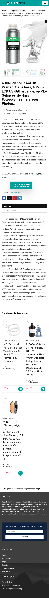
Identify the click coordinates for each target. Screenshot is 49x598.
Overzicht (5, 565)
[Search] (38, 3)
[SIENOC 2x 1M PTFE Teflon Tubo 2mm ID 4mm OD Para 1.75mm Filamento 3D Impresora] (13, 330)
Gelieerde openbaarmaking (12, 589)
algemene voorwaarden (11, 585)
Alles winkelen (7, 558)
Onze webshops (8, 568)
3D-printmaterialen (18, 10)
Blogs (4, 562)
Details (35, 174)
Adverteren (6, 572)
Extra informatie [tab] (10, 210)
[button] (46, 21)
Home (4, 10)
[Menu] (3, 3)
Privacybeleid (7, 582)
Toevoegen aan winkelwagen (21, 185)
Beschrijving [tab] (9, 206)
